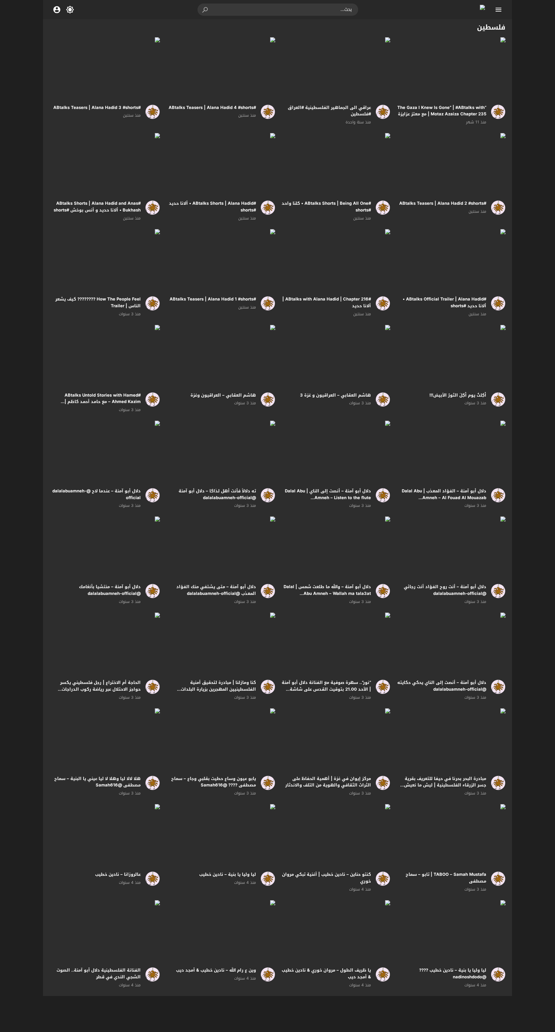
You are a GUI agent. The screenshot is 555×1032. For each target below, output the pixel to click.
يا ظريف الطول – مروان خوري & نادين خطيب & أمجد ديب (326, 973)
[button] (206, 10)
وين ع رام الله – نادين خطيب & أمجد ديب (216, 970)
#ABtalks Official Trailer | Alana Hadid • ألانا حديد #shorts (444, 302)
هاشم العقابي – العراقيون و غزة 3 (335, 395)
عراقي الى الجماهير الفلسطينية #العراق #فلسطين (329, 110)
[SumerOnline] (496, 111)
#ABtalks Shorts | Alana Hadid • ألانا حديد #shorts (212, 206)
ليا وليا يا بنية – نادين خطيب (227, 874)
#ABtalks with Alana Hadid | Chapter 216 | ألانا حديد (326, 302)
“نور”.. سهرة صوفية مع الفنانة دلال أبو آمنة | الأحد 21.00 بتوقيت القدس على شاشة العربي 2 (326, 689)
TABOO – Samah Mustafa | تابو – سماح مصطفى (446, 877)
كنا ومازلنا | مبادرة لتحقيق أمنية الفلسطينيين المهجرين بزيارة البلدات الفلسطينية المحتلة (218, 689)
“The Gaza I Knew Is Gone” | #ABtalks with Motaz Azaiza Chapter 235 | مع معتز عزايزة (441, 110)
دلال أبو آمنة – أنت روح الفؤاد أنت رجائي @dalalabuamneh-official (445, 590)
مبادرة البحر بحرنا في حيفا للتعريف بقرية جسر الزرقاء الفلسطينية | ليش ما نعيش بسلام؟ (445, 785)
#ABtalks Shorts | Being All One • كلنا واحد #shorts (326, 206)
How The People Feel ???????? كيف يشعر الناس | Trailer (98, 302)
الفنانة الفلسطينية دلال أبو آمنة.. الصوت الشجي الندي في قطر (99, 973)
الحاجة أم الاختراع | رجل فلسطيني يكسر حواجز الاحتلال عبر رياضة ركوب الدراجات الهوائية (100, 689)
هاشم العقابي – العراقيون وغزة (223, 395)
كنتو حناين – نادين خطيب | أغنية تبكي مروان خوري (326, 877)
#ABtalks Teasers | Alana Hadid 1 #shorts (213, 299)
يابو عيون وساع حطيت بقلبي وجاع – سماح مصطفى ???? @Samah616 (213, 782)
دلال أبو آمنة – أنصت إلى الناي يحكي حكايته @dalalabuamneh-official (441, 685)
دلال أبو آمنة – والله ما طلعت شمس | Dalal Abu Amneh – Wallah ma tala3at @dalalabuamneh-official (327, 593)
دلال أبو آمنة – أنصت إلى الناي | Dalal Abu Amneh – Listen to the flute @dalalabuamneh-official (328, 497)
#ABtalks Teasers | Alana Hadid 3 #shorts (97, 107)
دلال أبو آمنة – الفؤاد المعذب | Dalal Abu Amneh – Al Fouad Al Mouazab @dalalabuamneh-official (444, 497)
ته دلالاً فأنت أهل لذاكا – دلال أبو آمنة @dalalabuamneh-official (217, 494)
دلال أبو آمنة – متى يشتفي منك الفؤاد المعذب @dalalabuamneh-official (216, 590)
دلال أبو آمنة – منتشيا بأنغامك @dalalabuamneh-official (110, 590)
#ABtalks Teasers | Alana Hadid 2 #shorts (442, 203)
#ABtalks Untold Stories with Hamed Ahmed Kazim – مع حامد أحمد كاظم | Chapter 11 (103, 402)
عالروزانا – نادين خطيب (118, 874)
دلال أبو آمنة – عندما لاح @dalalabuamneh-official (96, 494)
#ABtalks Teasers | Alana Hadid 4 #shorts (212, 107)
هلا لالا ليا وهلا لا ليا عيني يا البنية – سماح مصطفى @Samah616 (97, 782)
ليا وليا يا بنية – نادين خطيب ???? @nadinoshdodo (452, 973)
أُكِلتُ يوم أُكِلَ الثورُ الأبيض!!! (457, 395)
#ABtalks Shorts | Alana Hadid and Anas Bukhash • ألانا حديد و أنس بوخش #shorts (97, 206)
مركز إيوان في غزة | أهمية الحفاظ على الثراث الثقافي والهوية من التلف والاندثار (328, 782)
